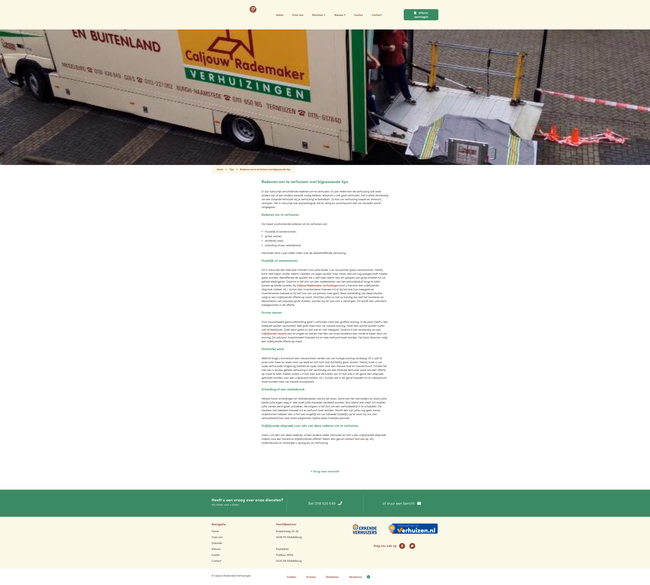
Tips (231, 169)
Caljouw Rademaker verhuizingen (318, 285)
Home (220, 169)
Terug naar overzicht (325, 471)
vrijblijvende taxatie (274, 333)
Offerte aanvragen (421, 15)
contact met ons (355, 439)
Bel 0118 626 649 (322, 503)
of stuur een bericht (399, 503)
